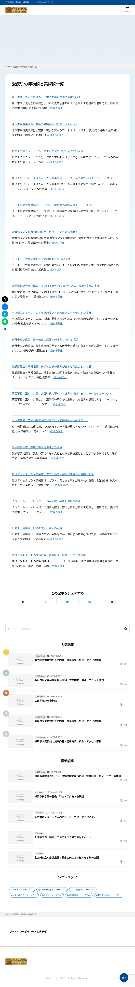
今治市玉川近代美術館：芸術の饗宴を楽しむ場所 (41, 258)
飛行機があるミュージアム (109, 895)
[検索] (125, 629)
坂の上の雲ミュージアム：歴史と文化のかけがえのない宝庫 (47, 151)
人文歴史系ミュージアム (83, 889)
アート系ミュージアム (22, 889)
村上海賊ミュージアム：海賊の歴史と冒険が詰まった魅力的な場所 (51, 312)
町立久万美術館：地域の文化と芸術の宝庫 (37, 528)
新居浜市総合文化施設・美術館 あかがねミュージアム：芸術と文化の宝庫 (56, 285)
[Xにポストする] (23, 601)
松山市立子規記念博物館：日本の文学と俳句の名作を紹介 (46, 97)
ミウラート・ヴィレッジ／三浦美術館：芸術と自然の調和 (46, 501)
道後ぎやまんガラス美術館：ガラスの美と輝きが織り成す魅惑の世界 (53, 474)
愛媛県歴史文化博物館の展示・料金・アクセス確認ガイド (46, 231)
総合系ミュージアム (52, 895)
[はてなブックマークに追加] (67, 601)
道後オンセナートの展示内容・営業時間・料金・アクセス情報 (49, 555)
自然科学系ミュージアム (79, 895)
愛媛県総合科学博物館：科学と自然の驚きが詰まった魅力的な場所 (51, 366)
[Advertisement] (67, 39)
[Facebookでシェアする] (45, 601)
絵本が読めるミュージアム (24, 895)
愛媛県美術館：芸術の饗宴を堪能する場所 (37, 447)
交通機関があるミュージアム (52, 889)
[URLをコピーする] (112, 601)
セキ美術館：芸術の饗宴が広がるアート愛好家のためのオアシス (50, 420)
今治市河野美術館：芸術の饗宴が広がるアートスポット (45, 124)
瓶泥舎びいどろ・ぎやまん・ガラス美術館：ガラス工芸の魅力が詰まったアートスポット (64, 178)
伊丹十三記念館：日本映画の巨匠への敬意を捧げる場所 (45, 339)
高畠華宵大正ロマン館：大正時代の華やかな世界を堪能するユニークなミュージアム (62, 393)
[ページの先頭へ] (124, 977)
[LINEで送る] (90, 601)
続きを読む (56, 108)
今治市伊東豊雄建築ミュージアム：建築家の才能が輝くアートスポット (54, 205)
